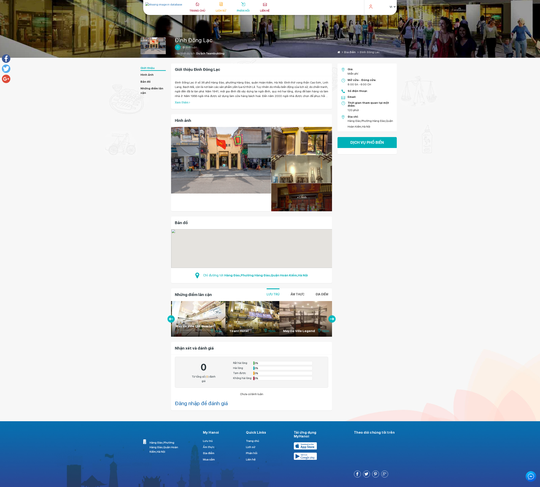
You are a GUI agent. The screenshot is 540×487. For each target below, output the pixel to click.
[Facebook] (6, 59)
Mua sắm (209, 459)
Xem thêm (182, 102)
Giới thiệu (147, 68)
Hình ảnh (147, 74)
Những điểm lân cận (151, 90)
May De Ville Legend (298, 331)
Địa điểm (350, 52)
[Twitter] (6, 69)
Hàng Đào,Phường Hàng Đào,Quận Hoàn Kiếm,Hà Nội (266, 275)
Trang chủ (197, 10)
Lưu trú (273, 294)
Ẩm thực (297, 294)
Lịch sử (221, 10)
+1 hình (301, 197)
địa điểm (322, 294)
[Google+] (6, 79)
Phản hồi (243, 10)
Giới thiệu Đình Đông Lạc (197, 69)
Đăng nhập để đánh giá (201, 403)
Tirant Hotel (238, 331)
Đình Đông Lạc (193, 40)
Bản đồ (145, 81)
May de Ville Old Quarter (194, 326)
